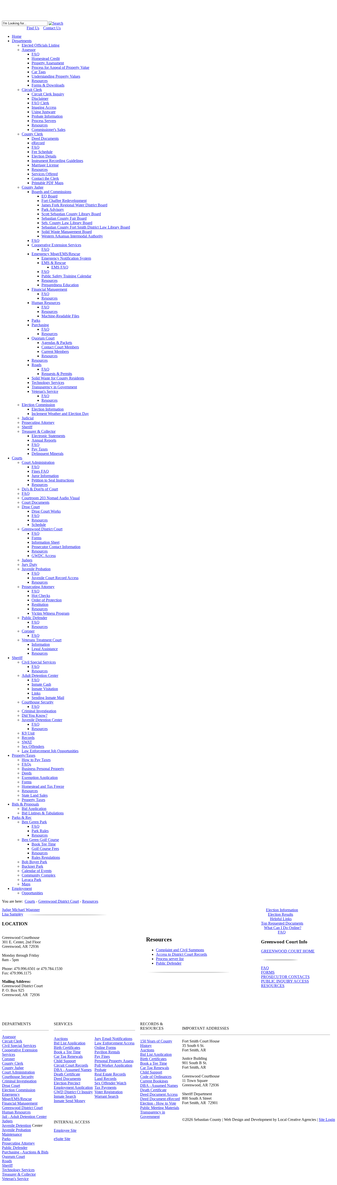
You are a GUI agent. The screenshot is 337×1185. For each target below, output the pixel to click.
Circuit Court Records (71, 1065)
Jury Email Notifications (113, 1039)
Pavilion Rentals (107, 1052)
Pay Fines (102, 1056)
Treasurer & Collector (19, 1174)
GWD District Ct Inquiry (73, 1092)
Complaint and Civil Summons (180, 950)
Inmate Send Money (69, 1101)
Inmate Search (65, 1096)
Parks (6, 1139)
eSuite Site (62, 1139)
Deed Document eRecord (160, 1099)
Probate (100, 1070)
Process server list (170, 959)
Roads (7, 1161)
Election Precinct (67, 1083)
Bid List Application (69, 1043)
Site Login (327, 1119)
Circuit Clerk (12, 1041)
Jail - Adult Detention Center (24, 1116)
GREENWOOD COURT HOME (288, 951)
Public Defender (168, 963)
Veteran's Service (15, 1179)
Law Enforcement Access (114, 1043)
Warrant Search (106, 1096)
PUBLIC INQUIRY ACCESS (285, 981)
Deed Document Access (159, 1094)
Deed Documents (67, 1079)
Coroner (8, 1059)
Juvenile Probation (16, 1130)
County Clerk (12, 1063)
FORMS (268, 972)
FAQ (265, 968)
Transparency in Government (152, 1114)
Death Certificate (67, 1074)
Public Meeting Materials (159, 1108)
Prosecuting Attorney (18, 1143)
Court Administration (18, 1072)
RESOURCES (272, 986)
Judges (7, 1121)
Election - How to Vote (158, 1103)
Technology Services (18, 1170)
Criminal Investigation (19, 1081)
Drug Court (11, 1085)
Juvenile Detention (16, 1125)
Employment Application (73, 1087)
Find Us (33, 28)
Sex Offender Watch (110, 1083)
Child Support (65, 1061)
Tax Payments (105, 1087)
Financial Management (19, 1103)
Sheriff (7, 1165)
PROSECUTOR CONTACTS (285, 977)
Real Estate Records (110, 1074)
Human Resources (16, 1112)
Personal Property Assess (113, 1061)
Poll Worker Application (113, 1065)
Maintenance (12, 1134)
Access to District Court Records (181, 954)
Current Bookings (154, 1081)
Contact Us (52, 28)
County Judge (13, 1068)
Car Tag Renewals (68, 1056)
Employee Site (65, 1130)
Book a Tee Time (67, 1052)
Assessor (9, 1037)
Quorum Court (13, 1156)
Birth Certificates (67, 1047)
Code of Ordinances (155, 1077)
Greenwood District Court (22, 1108)
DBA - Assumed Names (73, 1070)
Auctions (61, 1039)
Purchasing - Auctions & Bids (25, 1152)
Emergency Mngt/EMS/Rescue (17, 1096)
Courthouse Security (18, 1077)
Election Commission (18, 1090)
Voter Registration (108, 1092)
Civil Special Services (19, 1045)
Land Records (105, 1079)
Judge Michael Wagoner (21, 910)
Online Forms (105, 1047)
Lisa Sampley (12, 914)
